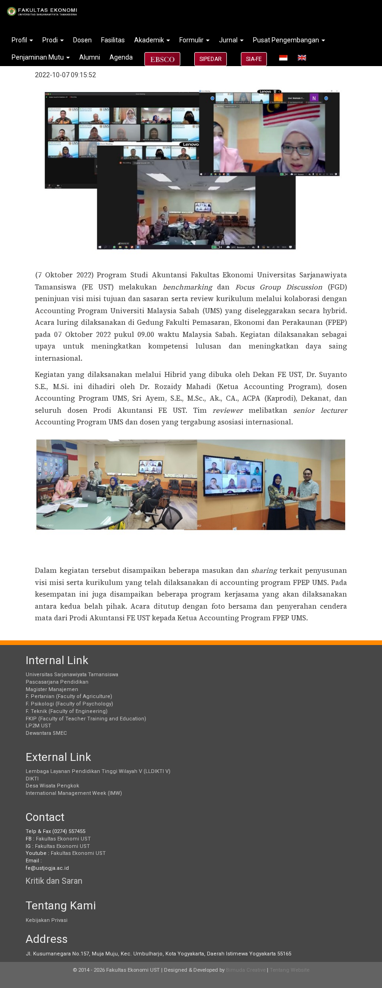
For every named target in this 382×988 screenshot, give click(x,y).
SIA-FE (254, 59)
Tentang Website (289, 970)
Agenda (121, 57)
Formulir (192, 40)
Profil (20, 40)
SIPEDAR (210, 59)
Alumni (89, 57)
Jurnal (229, 40)
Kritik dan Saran (54, 881)
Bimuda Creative (246, 970)
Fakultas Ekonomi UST (63, 839)
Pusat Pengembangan (287, 40)
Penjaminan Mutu (38, 57)
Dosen (82, 40)
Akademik (149, 40)
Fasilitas (113, 40)
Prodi (50, 40)
